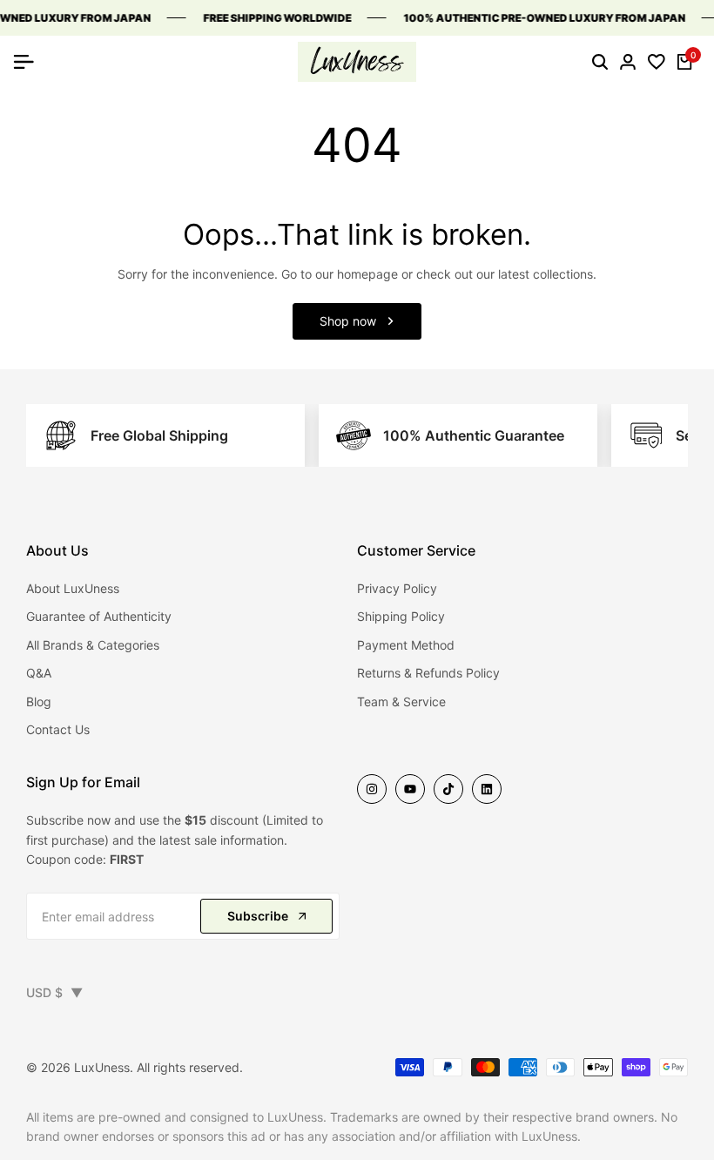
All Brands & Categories (92, 644)
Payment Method (406, 644)
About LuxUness (72, 588)
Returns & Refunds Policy (428, 672)
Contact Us (58, 729)
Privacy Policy (397, 588)
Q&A (38, 672)
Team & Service (401, 701)
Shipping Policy (401, 616)
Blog (38, 701)
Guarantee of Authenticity (99, 616)
